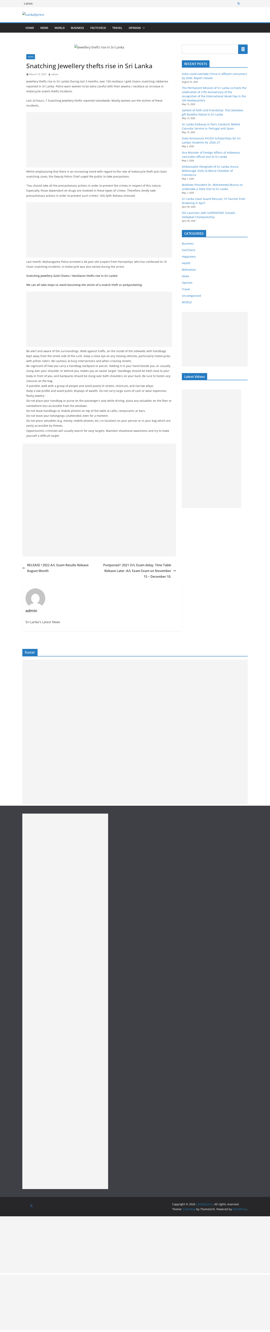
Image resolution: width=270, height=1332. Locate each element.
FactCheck (98, 28)
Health (186, 263)
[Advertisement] (99, 139)
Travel (117, 28)
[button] (143, 28)
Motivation (189, 269)
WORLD (187, 302)
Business (77, 28)
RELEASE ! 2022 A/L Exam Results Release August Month (58, 568)
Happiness (189, 256)
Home (29, 28)
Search (243, 49)
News (44, 28)
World (60, 28)
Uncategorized (191, 296)
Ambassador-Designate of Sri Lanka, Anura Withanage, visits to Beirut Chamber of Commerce (210, 171)
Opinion (135, 28)
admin (54, 74)
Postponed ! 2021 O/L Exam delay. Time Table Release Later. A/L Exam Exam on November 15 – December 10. (137, 571)
